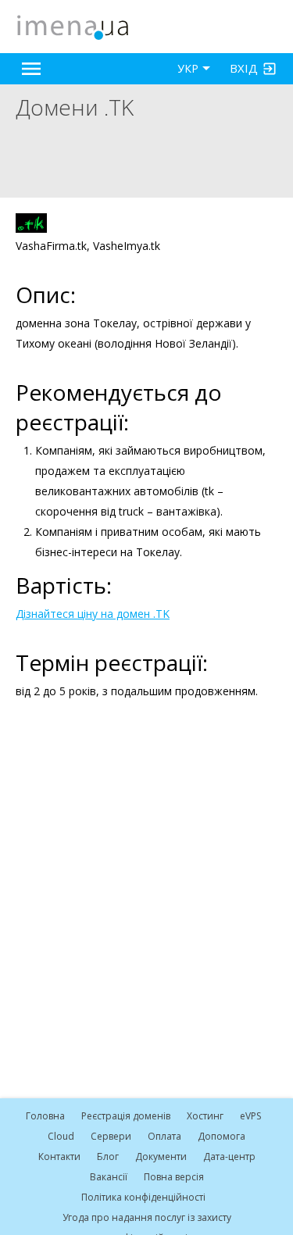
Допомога (221, 1136)
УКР (187, 68)
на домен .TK (134, 613)
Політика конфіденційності (143, 1197)
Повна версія (174, 1176)
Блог (108, 1156)
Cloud (61, 1136)
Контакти (59, 1156)
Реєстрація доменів (125, 1116)
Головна (45, 1116)
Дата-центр (229, 1156)
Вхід (244, 68)
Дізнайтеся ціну (57, 613)
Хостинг (205, 1116)
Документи (161, 1156)
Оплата (164, 1136)
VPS (250, 1116)
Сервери (111, 1136)
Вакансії (108, 1176)
